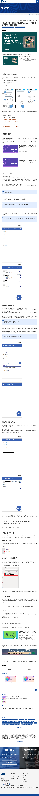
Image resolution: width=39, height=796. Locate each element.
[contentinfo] (19, 782)
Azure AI (32, 721)
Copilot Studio (18, 722)
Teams (14, 722)
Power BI (28, 721)
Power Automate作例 (18, 736)
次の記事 (29, 669)
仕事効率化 (3, 721)
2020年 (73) (11, 709)
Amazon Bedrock (4, 724)
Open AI (16, 721)
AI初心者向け (24, 735)
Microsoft (13, 734)
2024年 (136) (18, 708)
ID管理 (25, 738)
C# (13, 738)
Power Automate (30, 719)
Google (25, 722)
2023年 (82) (25, 708)
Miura (29, 735)
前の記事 (9, 669)
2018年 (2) (23, 709)
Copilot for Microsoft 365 (25, 737)
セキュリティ (24, 721)
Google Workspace (30, 722)
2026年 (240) (4, 708)
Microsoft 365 (8, 721)
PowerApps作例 (4, 28)
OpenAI (33, 735)
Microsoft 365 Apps (19, 738)
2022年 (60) (31, 708)
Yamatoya (11, 736)
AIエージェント (20, 721)
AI (2, 734)
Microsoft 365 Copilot (28, 724)
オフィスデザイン (4, 722)
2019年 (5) (17, 709)
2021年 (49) (4, 709)
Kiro (34, 719)
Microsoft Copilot (17, 735)
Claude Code (14, 724)
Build (20, 734)
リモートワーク (10, 722)
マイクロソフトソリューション (6, 27)
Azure (26, 719)
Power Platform (17, 27)
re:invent (35, 722)
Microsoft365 (9, 738)
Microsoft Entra (5, 736)
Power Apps (22, 27)
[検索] (36, 690)
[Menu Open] (37, 1)
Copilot (12, 721)
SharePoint (12, 27)
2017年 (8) (28, 709)
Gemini (22, 722)
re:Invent (4, 738)
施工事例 (18, 724)
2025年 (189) (11, 708)
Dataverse (11, 735)
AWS (17, 719)
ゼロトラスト (22, 724)
